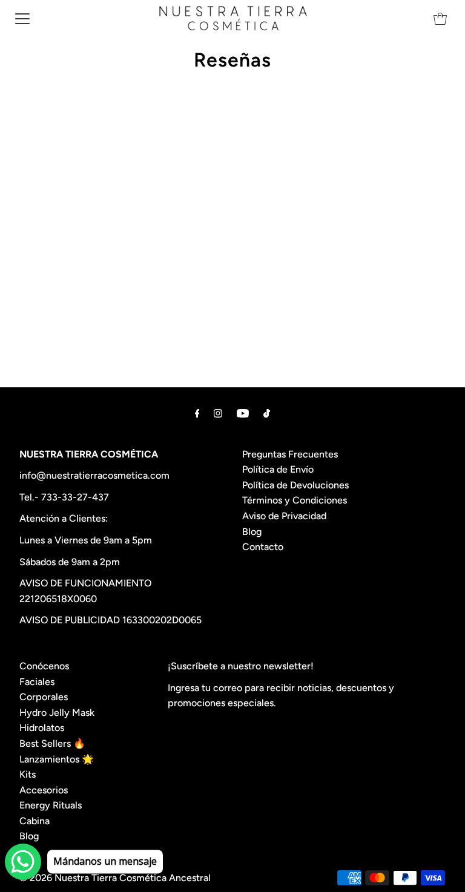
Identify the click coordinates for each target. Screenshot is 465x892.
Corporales (43, 697)
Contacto (262, 547)
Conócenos (44, 666)
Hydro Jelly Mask (56, 712)
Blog (252, 531)
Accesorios (43, 790)
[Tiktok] (266, 413)
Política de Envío (278, 469)
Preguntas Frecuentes (290, 454)
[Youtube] (243, 413)
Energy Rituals (50, 805)
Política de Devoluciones (295, 485)
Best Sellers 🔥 (52, 743)
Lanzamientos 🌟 (56, 759)
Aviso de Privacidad (284, 516)
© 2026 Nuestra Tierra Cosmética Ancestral (115, 878)
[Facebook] (197, 413)
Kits (27, 774)
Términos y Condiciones (294, 500)
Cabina (34, 821)
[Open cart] (440, 18)
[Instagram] (218, 413)
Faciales (36, 681)
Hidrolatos (41, 727)
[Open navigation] (22, 18)
